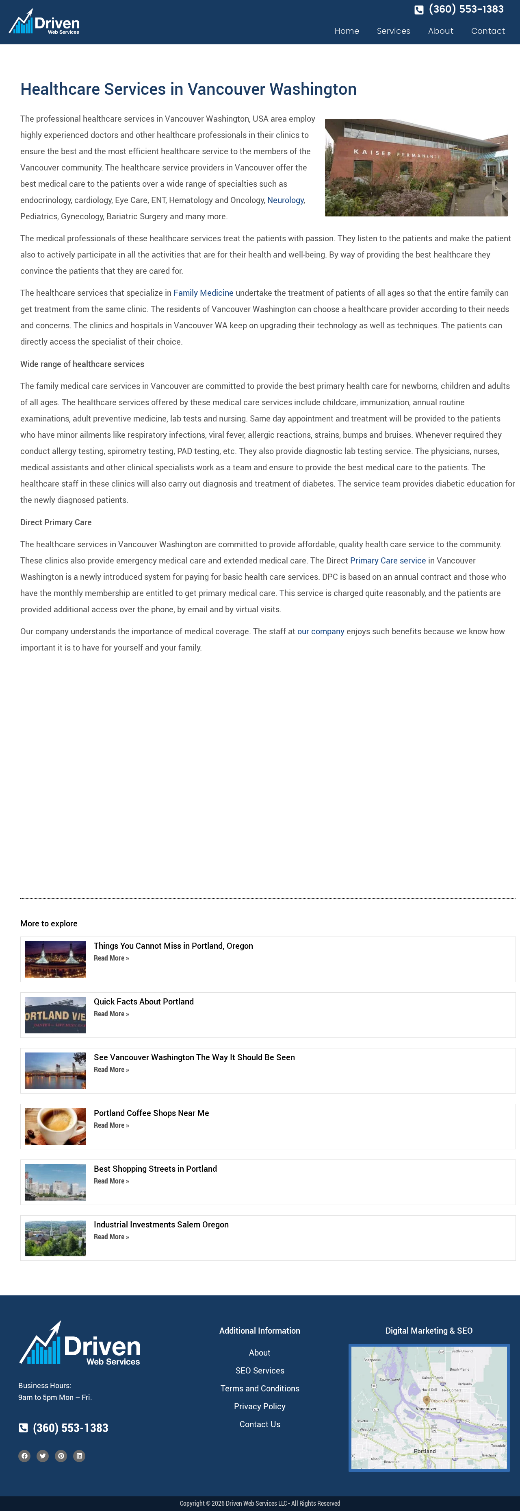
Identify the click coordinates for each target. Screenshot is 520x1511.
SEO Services (260, 1370)
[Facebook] (24, 1456)
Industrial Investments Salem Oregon (161, 1224)
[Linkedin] (79, 1456)
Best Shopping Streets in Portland (155, 1168)
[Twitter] (43, 1456)
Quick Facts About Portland (144, 1001)
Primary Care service (388, 560)
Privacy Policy (260, 1406)
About (440, 31)
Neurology (285, 199)
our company (320, 631)
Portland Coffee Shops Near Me (151, 1112)
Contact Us (260, 1424)
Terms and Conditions (260, 1388)
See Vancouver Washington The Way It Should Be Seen (194, 1057)
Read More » (111, 958)
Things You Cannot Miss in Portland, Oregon (173, 945)
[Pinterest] (61, 1456)
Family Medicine (203, 292)
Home (347, 31)
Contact (488, 31)
